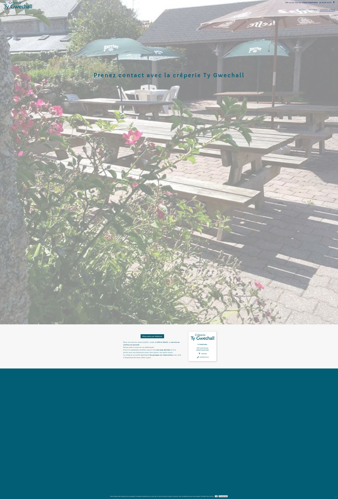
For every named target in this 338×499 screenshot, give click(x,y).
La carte (313, 10)
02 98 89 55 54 (325, 2)
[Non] (336, 496)
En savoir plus (223, 496)
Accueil (302, 10)
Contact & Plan (327, 10)
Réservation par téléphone (152, 336)
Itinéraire (204, 353)
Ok (216, 496)
